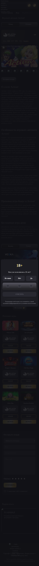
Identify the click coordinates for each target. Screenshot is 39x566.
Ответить (19, 294)
